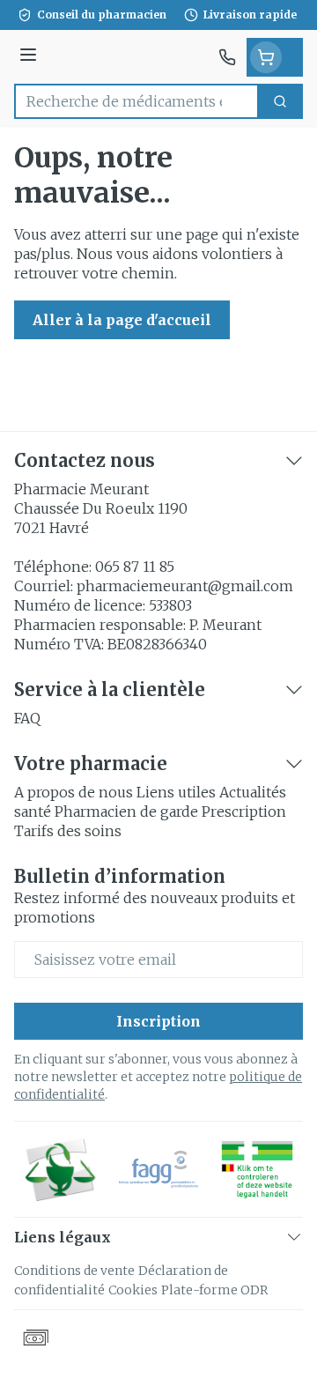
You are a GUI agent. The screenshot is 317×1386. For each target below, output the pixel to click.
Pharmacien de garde (126, 811)
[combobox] (136, 101)
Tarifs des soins (68, 831)
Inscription (158, 1021)
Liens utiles (176, 792)
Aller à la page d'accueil (122, 320)
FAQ (27, 718)
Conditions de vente (74, 1271)
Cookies (133, 1290)
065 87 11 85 (134, 566)
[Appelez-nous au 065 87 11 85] (227, 57)
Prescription (244, 811)
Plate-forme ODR (214, 1290)
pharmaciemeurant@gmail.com (185, 586)
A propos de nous (73, 792)
